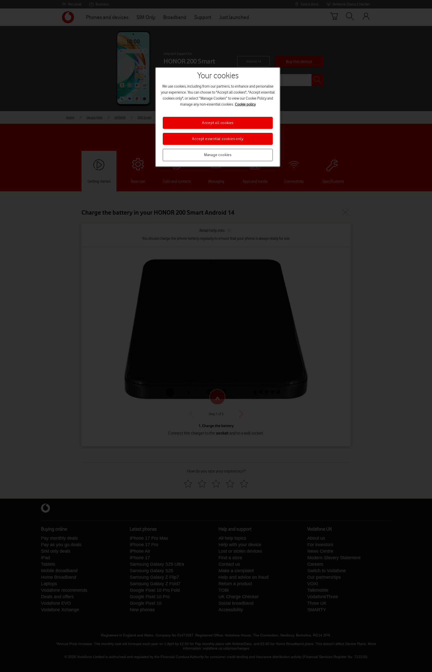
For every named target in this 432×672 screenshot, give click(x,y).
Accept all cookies (218, 123)
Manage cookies (218, 155)
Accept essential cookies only (217, 139)
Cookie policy (245, 104)
